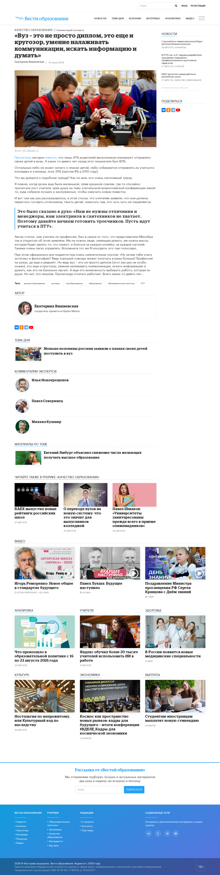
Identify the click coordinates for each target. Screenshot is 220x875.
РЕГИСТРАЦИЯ (198, 6)
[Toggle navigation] (202, 18)
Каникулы (180, 47)
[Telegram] (26, 327)
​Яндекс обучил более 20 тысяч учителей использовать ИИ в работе (109, 656)
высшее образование (34, 283)
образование (95, 283)
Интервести (56, 841)
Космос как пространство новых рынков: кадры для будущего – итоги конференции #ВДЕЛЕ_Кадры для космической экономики (109, 724)
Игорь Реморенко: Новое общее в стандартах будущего (44, 585)
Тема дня (118, 18)
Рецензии (21, 838)
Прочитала (23, 156)
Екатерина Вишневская (29, 62)
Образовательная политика (58, 823)
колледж (55, 283)
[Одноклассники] (21, 327)
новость (51, 156)
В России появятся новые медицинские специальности (173, 654)
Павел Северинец (47, 401)
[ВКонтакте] (17, 327)
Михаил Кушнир (46, 422)
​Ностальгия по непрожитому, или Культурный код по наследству (42, 720)
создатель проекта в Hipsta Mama (57, 310)
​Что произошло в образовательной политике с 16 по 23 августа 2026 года (44, 656)
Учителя (179, 66)
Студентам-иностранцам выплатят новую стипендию (172, 718)
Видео (190, 18)
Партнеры (88, 830)
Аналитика (173, 18)
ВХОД (184, 6)
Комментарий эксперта (70, 30)
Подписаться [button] (134, 789)
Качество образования (33, 29)
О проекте (88, 821)
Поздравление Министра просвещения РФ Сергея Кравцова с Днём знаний (168, 587)
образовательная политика (121, 283)
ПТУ (143, 283)
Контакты (87, 826)
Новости (100, 18)
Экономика (55, 829)
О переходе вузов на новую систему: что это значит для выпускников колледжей (82, 517)
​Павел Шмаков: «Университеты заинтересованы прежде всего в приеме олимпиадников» (134, 517)
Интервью (153, 18)
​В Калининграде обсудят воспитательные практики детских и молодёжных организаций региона (181, 90)
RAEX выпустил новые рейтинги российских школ (36, 513)
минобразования (74, 283)
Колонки (135, 18)
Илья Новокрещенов (50, 380)
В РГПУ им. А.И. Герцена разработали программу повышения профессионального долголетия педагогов (182, 58)
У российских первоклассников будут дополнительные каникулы (182, 42)
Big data (54, 845)
